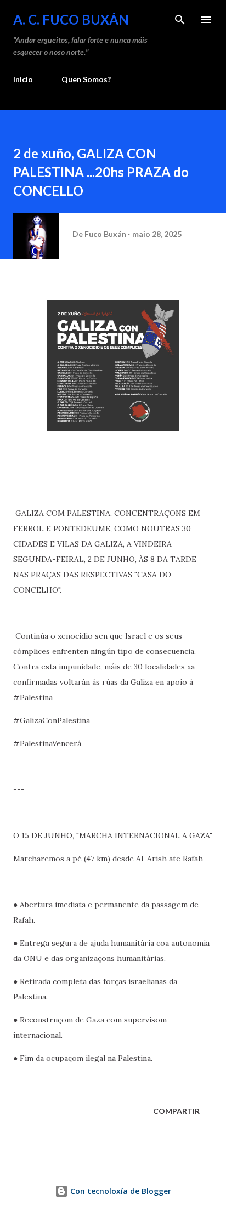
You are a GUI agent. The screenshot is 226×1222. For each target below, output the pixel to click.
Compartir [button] (176, 1111)
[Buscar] (180, 19)
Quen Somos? (86, 79)
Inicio (23, 79)
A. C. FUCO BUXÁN (71, 19)
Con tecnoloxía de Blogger (119, 1191)
